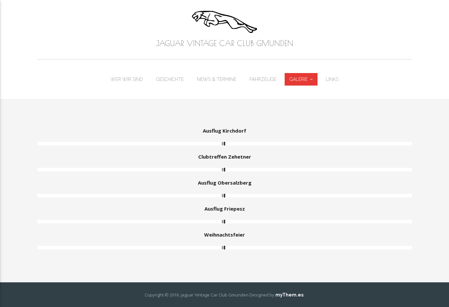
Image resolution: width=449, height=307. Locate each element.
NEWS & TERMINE (216, 79)
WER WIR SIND (126, 79)
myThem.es (289, 294)
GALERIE (299, 79)
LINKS (332, 79)
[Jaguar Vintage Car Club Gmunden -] (224, 21)
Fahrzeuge (262, 79)
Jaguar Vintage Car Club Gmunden (224, 43)
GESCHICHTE (170, 79)
